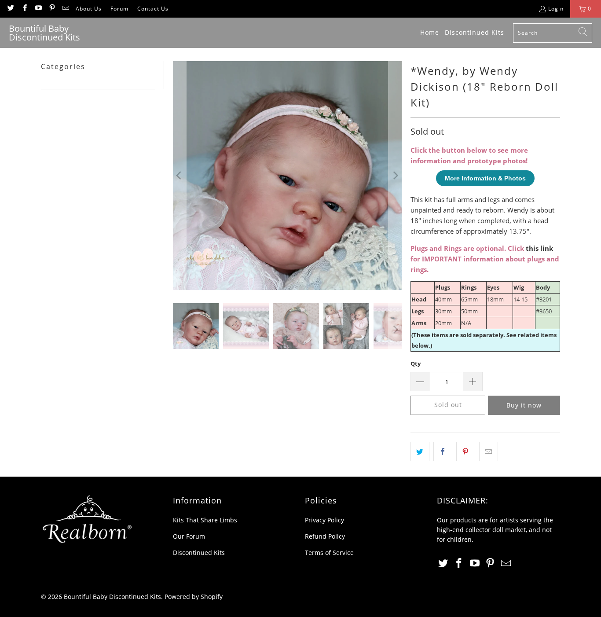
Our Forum (189, 536)
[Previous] (179, 175)
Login (556, 8)
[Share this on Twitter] (419, 451)
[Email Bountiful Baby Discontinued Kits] (65, 8)
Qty (415, 363)
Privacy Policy (324, 520)
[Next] (395, 175)
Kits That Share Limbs (205, 520)
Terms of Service (329, 552)
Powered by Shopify (194, 596)
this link (539, 248)
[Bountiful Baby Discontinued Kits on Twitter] (10, 8)
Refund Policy (325, 536)
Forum (119, 8)
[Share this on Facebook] (442, 451)
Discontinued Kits (199, 552)
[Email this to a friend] (488, 451)
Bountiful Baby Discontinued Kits (112, 596)
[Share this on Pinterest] (465, 451)
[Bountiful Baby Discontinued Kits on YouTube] (38, 8)
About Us (89, 8)
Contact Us (153, 8)
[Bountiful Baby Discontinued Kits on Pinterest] (51, 8)
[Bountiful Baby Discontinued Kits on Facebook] (24, 8)
